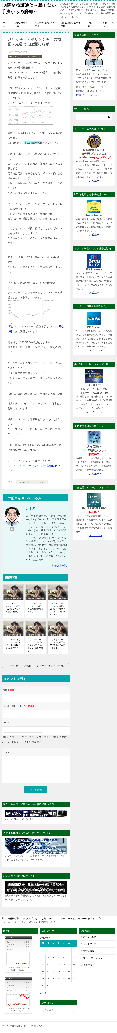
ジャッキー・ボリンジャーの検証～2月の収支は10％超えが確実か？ (13, 644)
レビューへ (95, 180)
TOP (29, 918)
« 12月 (43, 993)
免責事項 (87, 965)
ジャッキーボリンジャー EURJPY (32, 482)
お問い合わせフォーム (86, 95)
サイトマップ (89, 944)
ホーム (5, 24)
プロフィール (94, 66)
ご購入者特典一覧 (21, 24)
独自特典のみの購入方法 (44, 24)
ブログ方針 (92, 24)
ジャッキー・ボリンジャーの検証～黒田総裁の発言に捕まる (35, 607)
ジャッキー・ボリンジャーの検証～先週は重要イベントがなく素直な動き (35, 645)
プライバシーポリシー (94, 958)
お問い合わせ (108, 24)
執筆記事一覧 (59, 565)
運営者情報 (88, 951)
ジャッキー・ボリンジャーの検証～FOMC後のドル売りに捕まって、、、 (57, 645)
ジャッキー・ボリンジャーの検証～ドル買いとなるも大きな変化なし (13, 607)
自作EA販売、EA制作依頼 (71, 24)
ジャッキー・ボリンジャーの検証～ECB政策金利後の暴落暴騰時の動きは (20, 666)
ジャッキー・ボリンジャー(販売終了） (25, 56)
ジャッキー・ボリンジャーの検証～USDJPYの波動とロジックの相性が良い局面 (57, 609)
